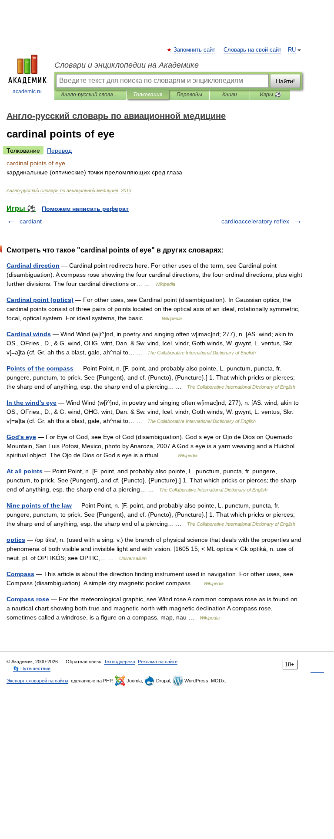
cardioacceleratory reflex (255, 221)
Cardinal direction (33, 265)
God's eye (21, 436)
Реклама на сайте (157, 661)
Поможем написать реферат (85, 208)
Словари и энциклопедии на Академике (126, 65)
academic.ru (27, 91)
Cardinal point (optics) (40, 299)
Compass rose (28, 599)
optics (16, 539)
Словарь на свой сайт (252, 50)
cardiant (31, 221)
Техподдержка (119, 661)
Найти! (285, 81)
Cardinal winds (29, 334)
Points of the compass (40, 368)
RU (292, 50)
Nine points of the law (39, 505)
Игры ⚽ (270, 95)
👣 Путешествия (31, 668)
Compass (20, 573)
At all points (25, 471)
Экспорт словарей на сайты (37, 680)
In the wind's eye (32, 402)
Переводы (189, 95)
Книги (229, 95)
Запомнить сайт (194, 50)
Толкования (147, 95)
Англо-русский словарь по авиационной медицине (90, 95)
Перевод (59, 150)
